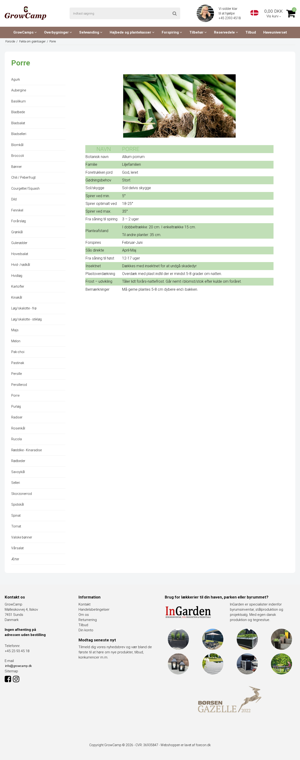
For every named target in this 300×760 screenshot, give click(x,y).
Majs (15, 330)
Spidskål (17, 504)
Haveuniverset (275, 32)
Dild (14, 199)
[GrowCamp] (25, 13)
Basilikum (18, 101)
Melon (15, 341)
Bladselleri (18, 134)
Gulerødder (19, 243)
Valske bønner (21, 537)
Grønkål (17, 232)
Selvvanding (89, 32)
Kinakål (16, 297)
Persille (16, 374)
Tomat (16, 526)
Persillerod (19, 385)
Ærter (15, 559)
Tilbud (250, 32)
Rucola (16, 439)
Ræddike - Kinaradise (26, 450)
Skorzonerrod (21, 494)
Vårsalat (17, 548)
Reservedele (225, 32)
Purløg (16, 406)
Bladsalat (18, 123)
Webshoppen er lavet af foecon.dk (186, 745)
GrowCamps (23, 32)
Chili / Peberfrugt (23, 177)
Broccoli (17, 156)
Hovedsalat (19, 254)
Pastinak (17, 363)
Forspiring (171, 32)
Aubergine (18, 90)
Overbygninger (57, 32)
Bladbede (18, 112)
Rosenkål (18, 428)
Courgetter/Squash (25, 188)
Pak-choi (17, 352)
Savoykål (18, 472)
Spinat (16, 515)
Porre (15, 395)
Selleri (15, 483)
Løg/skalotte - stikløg (26, 319)
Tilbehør (196, 32)
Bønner (16, 167)
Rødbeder (18, 461)
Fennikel (17, 210)
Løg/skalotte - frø (23, 308)
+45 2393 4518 (230, 18)
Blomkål (17, 145)
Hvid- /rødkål (20, 265)
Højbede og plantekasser (131, 32)
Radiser (16, 417)
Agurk (15, 79)
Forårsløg (18, 221)
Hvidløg (16, 276)
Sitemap (11, 671)
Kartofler (17, 286)
